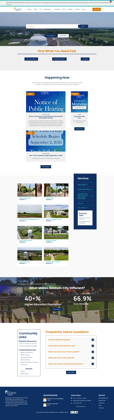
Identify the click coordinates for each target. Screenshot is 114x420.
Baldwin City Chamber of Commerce (85, 218)
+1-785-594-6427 (77, 403)
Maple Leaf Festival (25, 360)
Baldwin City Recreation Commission (29, 362)
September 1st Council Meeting (55, 398)
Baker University (24, 373)
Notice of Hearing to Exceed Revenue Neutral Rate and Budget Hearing (46, 117)
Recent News (63, 35)
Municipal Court (25, 240)
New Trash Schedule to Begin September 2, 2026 (45, 155)
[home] (17, 9)
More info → (9, 4)
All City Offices (50, 406)
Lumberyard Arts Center (26, 357)
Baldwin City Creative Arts (27, 352)
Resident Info (102, 400)
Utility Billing (24, 262)
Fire (40, 9)
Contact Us (101, 403)
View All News (45, 166)
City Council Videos (31, 59)
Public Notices (30, 94)
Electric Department (54, 219)
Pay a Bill (96, 9)
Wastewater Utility (53, 262)
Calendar (70, 9)
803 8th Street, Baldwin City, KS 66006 (82, 400)
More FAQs (71, 372)
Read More (22, 199)
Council (29, 9)
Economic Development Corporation (85, 222)
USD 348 (23, 371)
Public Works (51, 240)
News (64, 9)
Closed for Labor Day (79, 117)
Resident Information (59, 59)
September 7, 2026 (75, 94)
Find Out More (57, 309)
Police (35, 9)
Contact (77, 9)
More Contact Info (81, 406)
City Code (85, 59)
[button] (48, 9)
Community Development (29, 219)
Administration (25, 198)
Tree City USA (24, 364)
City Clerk (50, 198)
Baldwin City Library (25, 355)
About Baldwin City (103, 398)
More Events (79, 129)
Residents (57, 9)
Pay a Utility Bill (50, 35)
